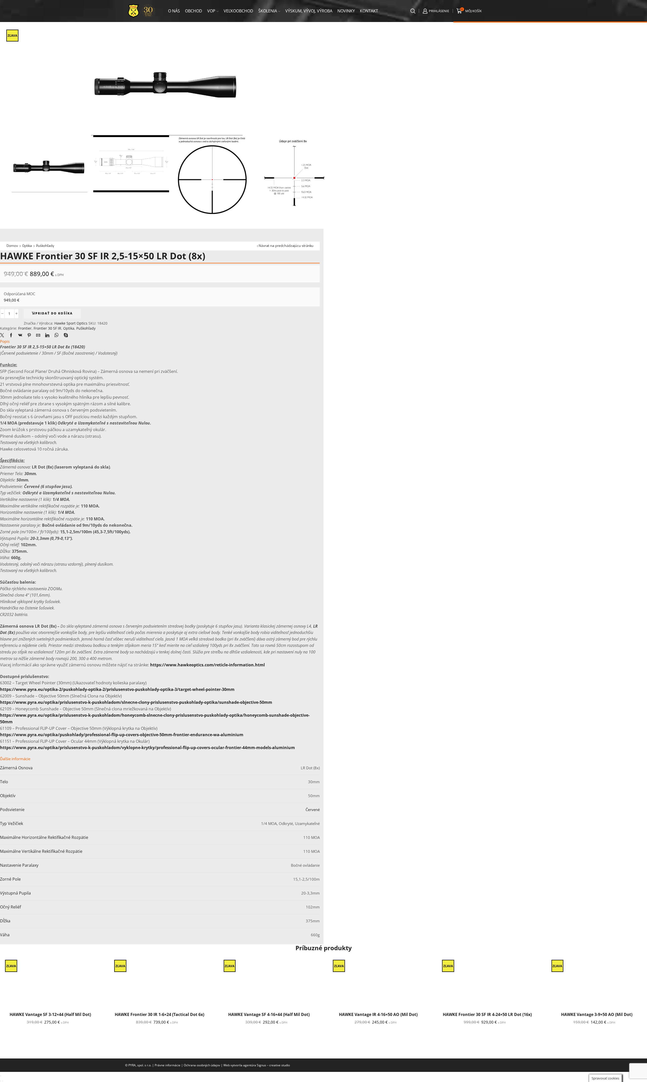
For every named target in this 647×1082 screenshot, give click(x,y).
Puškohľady (45, 245)
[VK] (20, 335)
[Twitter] (3, 335)
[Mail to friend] (38, 335)
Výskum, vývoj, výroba (308, 11)
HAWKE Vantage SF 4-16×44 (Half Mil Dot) (269, 1014)
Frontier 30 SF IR (47, 328)
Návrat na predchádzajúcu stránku (286, 245)
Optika (27, 245)
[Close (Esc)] (0, 1075)
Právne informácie (167, 1065)
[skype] (64, 335)
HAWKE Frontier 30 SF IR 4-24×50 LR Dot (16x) (487, 1014)
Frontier (25, 328)
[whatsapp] (56, 335)
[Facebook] (11, 335)
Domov (12, 245)
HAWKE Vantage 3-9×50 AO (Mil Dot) (596, 1014)
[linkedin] (47, 335)
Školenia (267, 11)
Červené (313, 809)
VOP (211, 11)
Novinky (346, 11)
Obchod (193, 11)
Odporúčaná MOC (19, 293)
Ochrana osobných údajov (202, 1065)
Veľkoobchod (238, 11)
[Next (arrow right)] (2, 1080)
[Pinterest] (29, 335)
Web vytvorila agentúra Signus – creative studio (256, 1065)
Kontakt (369, 11)
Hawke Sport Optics (71, 323)
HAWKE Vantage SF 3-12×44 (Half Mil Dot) (50, 1014)
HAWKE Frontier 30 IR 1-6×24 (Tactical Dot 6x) (159, 1014)
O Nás (174, 11)
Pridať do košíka (54, 313)
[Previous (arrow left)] (0, 1080)
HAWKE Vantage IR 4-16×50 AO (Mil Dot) (378, 1014)
